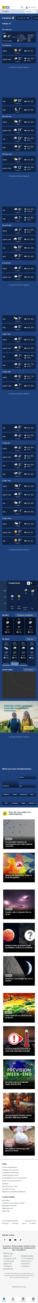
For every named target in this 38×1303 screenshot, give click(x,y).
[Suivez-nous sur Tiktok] (20, 1240)
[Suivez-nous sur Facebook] (4, 1240)
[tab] (28, 583)
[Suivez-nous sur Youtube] (15, 1240)
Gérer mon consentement (12, 1181)
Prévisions (29, 11)
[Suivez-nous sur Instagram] (10, 1240)
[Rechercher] (22, 7)
